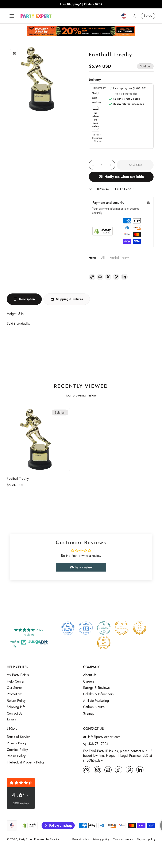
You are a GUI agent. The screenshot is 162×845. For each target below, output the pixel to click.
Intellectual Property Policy (26, 762)
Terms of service (123, 839)
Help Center (15, 681)
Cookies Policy (17, 749)
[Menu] (12, 16)
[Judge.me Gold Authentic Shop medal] (121, 628)
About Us (89, 675)
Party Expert (26, 839)
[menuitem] (43, 675)
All (103, 258)
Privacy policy (101, 839)
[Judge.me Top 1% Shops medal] (139, 628)
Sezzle (11, 720)
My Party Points (18, 675)
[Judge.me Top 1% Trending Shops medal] (104, 642)
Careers (88, 681)
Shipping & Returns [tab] (69, 299)
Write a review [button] (81, 567)
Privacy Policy (16, 743)
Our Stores (14, 688)
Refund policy (80, 839)
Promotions (15, 694)
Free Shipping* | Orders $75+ (81, 4)
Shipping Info (16, 707)
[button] (124, 16)
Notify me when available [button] (124, 176)
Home (92, 258)
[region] (81, 4)
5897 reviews (21, 803)
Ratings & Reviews (96, 688)
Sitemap (88, 713)
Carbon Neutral (94, 707)
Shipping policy (146, 839)
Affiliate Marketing (96, 700)
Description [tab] (27, 299)
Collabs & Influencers (98, 694)
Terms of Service (19, 737)
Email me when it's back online (95, 118)
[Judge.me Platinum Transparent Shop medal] (104, 628)
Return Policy (16, 700)
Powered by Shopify (46, 839)
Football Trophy (18, 478)
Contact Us (14, 713)
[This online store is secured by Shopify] (102, 231)
